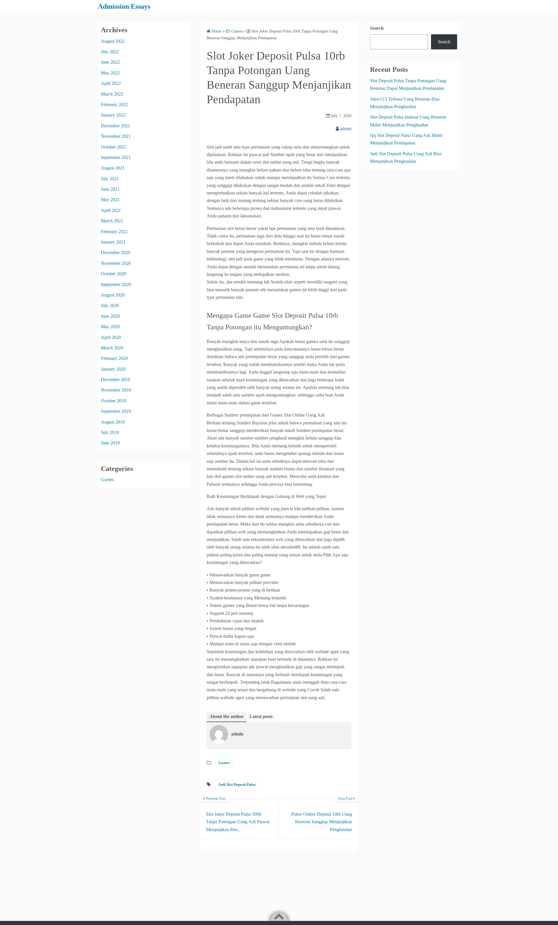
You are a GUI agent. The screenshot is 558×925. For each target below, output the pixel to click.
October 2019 (113, 400)
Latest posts (261, 716)
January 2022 (113, 114)
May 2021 (110, 199)
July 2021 (110, 178)
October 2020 (113, 273)
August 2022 (113, 41)
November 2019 (116, 390)
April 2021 (111, 210)
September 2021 (116, 157)
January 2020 (113, 369)
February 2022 (114, 104)
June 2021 (110, 189)
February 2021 (114, 231)
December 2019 (115, 379)
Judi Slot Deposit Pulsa (237, 784)
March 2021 (112, 220)
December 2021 (115, 125)
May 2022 (110, 72)
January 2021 (113, 242)
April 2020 (111, 337)
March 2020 (112, 347)
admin (345, 128)
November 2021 (116, 136)
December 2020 (115, 252)
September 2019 (116, 411)
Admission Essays (124, 6)
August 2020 (113, 294)
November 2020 (116, 263)
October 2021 (113, 146)
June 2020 (110, 316)
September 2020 (116, 284)
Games (224, 762)
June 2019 (110, 442)
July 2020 (110, 305)
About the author (227, 716)
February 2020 (114, 358)
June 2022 (110, 62)
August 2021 (113, 167)
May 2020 (110, 326)
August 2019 (113, 421)
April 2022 (111, 83)
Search (377, 28)
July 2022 (110, 51)
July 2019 (110, 432)
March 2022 (112, 94)
